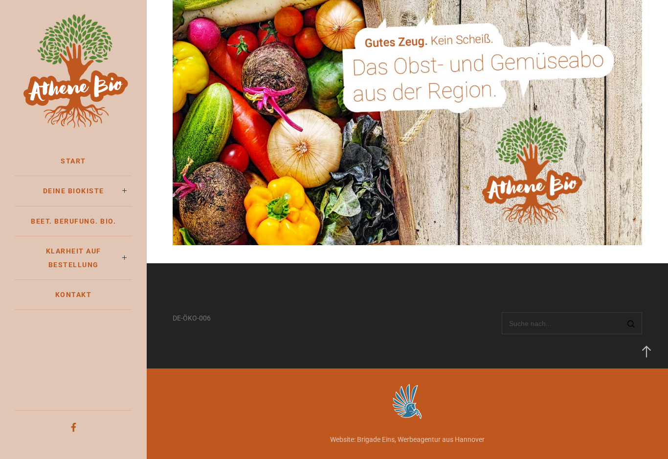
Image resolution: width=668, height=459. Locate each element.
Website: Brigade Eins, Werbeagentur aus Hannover (407, 439)
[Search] (631, 324)
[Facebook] (73, 427)
